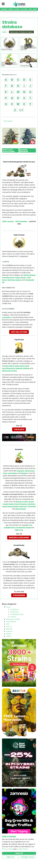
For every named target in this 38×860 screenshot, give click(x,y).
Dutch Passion (20, 504)
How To (9, 626)
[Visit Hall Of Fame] (19, 243)
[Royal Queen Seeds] (19, 762)
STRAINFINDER (19, 595)
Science (9, 631)
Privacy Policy (7, 849)
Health (8, 634)
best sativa (20, 366)
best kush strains (9, 371)
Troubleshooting (16, 614)
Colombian (12, 473)
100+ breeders (21, 221)
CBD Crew (19, 530)
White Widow (29, 275)
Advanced (14, 612)
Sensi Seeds (21, 509)
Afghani (20, 471)
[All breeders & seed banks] (19, 457)
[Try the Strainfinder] (19, 553)
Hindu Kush (29, 471)
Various (13, 617)
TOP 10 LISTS (19, 429)
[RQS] (19, 437)
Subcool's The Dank (27, 506)
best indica (9, 366)
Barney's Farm (22, 501)
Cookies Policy (22, 849)
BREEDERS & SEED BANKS (19, 537)
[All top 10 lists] (19, 347)
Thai (5, 473)
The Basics (14, 609)
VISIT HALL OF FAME (19, 332)
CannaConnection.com (19, 4)
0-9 (21, 110)
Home (4, 32)
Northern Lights (14, 280)
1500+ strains (8, 221)
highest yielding (22, 368)
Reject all (10, 857)
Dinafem (31, 504)
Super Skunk (20, 277)
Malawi (24, 473)
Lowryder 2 (6, 317)
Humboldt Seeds (23, 527)
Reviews (9, 629)
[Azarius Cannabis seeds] (19, 712)
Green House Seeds (10, 506)
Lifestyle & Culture (13, 619)
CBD (7, 624)
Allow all (19, 853)
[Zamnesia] (19, 663)
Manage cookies (27, 857)
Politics (8, 636)
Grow (8, 607)
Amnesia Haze (8, 277)
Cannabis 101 (11, 621)
